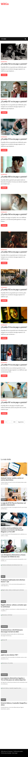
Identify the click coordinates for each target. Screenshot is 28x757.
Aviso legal (14, 753)
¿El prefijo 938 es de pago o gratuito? (14, 252)
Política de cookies (18, 751)
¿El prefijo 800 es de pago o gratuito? (14, 177)
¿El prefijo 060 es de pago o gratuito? (14, 214)
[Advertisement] (14, 22)
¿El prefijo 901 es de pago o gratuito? (14, 402)
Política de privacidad (6, 753)
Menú (4, 39)
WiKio (5, 4)
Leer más (4, 75)
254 (14, 422)
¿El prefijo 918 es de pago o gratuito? (14, 139)
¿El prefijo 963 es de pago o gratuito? (14, 64)
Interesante (4, 61)
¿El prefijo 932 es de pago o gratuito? (14, 290)
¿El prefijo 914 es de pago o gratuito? (14, 327)
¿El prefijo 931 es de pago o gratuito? (14, 102)
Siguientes (21, 422)
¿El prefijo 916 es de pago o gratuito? (14, 365)
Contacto (10, 751)
